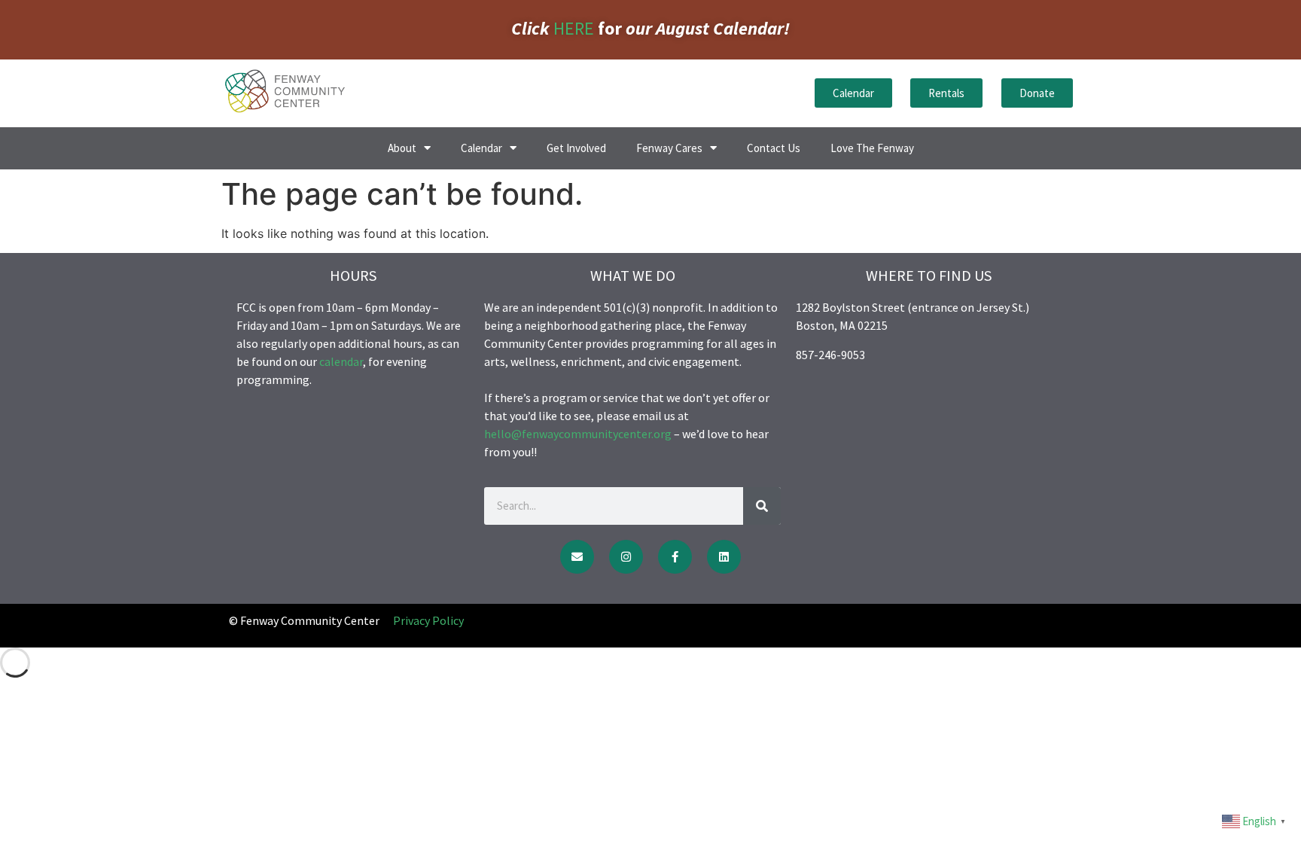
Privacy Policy (428, 620)
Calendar (481, 148)
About (402, 148)
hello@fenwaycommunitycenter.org (578, 433)
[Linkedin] (724, 557)
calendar (341, 361)
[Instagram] (626, 557)
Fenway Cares (669, 148)
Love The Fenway (872, 148)
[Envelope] (577, 557)
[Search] (762, 506)
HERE (573, 28)
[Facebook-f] (675, 557)
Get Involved (576, 148)
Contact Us (773, 148)
